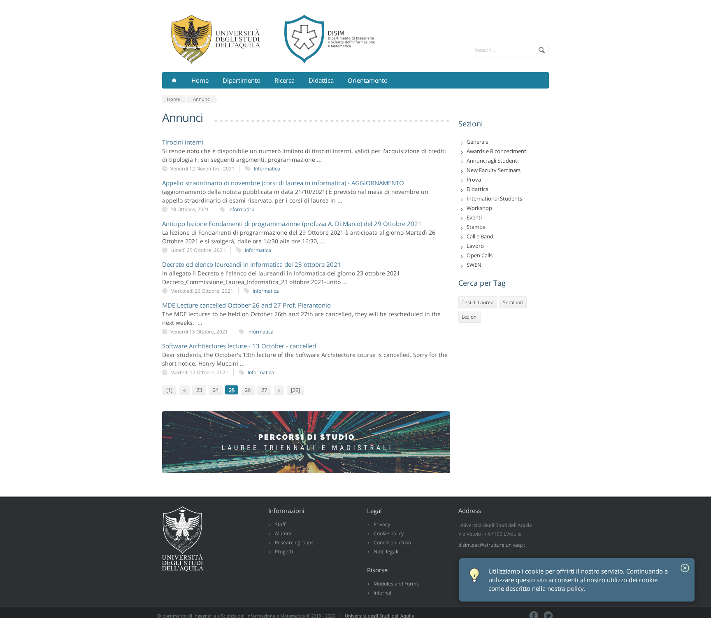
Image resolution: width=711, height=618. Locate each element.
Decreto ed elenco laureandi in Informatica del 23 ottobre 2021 (251, 264)
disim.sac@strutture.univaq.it (491, 544)
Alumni (283, 533)
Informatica (267, 168)
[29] (295, 390)
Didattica (321, 80)
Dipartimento (241, 80)
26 (248, 390)
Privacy (382, 524)
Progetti (284, 551)
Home (200, 80)
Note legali (386, 551)
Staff (280, 524)
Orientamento (368, 80)
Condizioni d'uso (392, 542)
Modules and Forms (396, 583)
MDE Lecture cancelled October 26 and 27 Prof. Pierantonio (246, 305)
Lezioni (470, 316)
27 (264, 390)
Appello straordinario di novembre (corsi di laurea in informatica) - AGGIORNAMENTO (283, 183)
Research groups (294, 542)
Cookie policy (389, 533)
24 (215, 390)
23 (199, 390)
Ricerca (284, 80)
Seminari (513, 302)
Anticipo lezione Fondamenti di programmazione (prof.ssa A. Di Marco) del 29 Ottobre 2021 (292, 223)
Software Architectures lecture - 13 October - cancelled (239, 346)
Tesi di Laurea (478, 302)
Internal (382, 592)
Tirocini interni (182, 142)
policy (575, 588)
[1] (169, 390)
